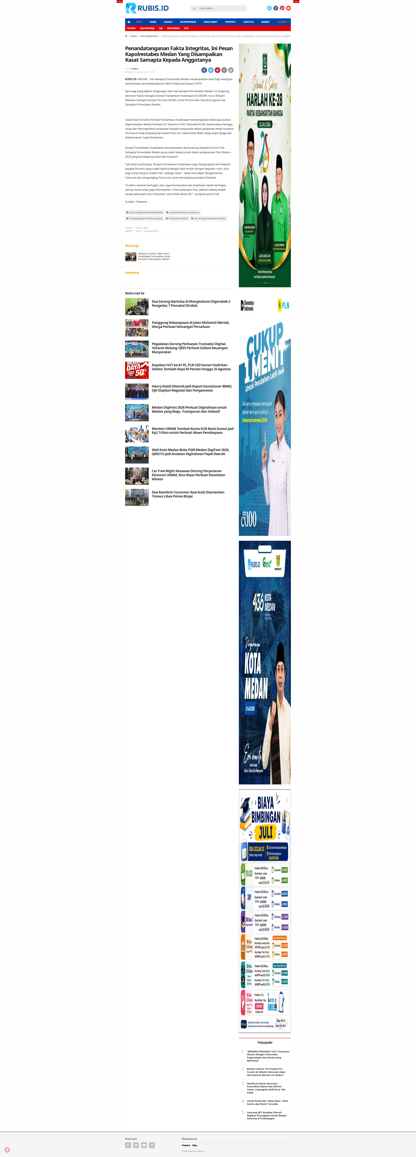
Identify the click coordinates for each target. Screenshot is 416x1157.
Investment (210, 21)
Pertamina (173, 28)
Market (265, 21)
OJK (160, 28)
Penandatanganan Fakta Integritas (146, 218)
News (139, 21)
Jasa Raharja (147, 28)
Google (131, 28)
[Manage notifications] (7, 1149)
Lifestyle (248, 21)
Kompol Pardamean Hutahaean (184, 212)
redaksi (134, 68)
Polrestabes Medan (178, 218)
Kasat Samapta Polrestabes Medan (146, 212)
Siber (194, 1145)
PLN (186, 28)
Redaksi (186, 1145)
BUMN (153, 21)
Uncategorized (149, 36)
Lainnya (282, 21)
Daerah (168, 21)
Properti (230, 21)
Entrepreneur (188, 21)
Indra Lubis (142, 227)
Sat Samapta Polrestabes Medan (210, 218)
